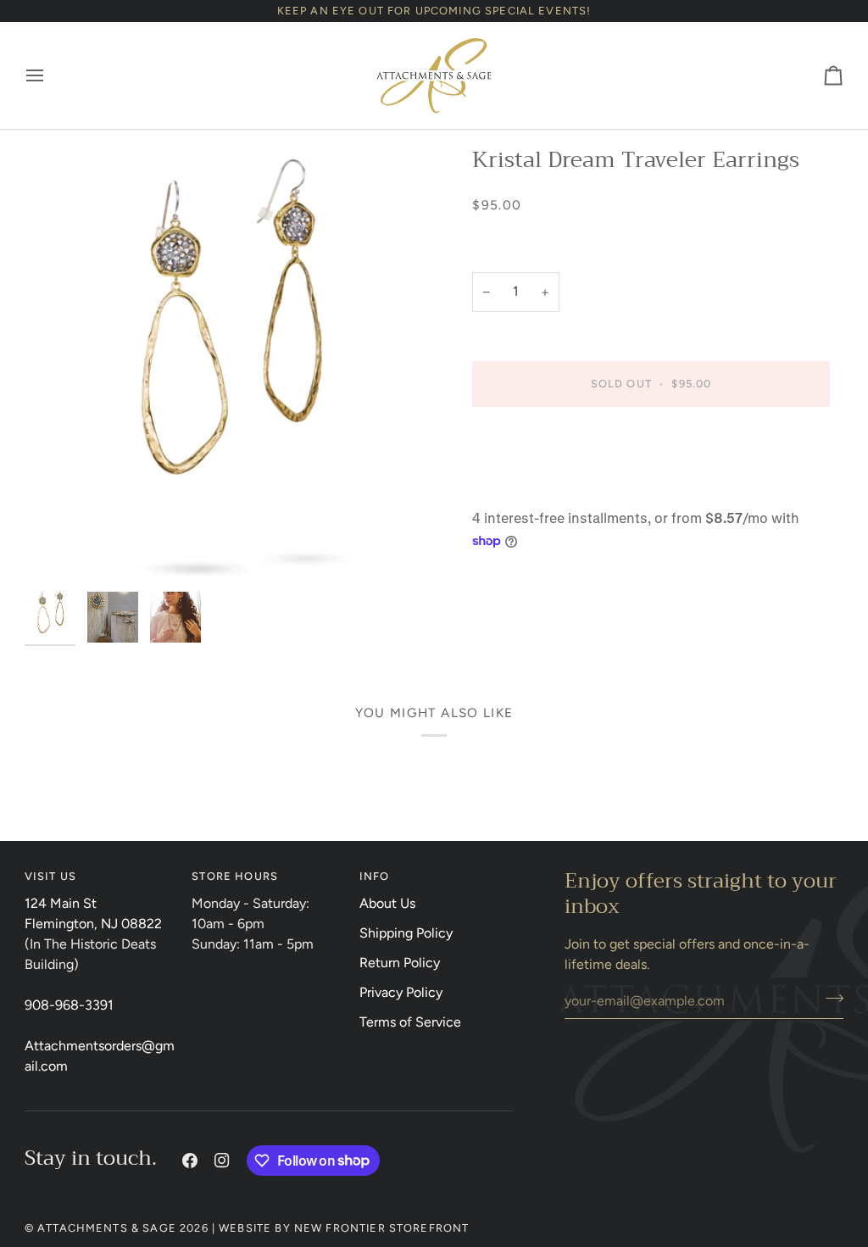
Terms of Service (410, 1022)
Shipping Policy (406, 933)
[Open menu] (50, 75)
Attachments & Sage (106, 1228)
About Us (387, 903)
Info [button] (374, 876)
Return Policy (399, 963)
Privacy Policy (400, 992)
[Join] (829, 998)
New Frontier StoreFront (382, 1228)
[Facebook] (190, 1160)
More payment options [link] (540, 489)
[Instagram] (222, 1160)
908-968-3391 (69, 1005)
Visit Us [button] (50, 876)
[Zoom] (229, 364)
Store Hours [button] (235, 876)
